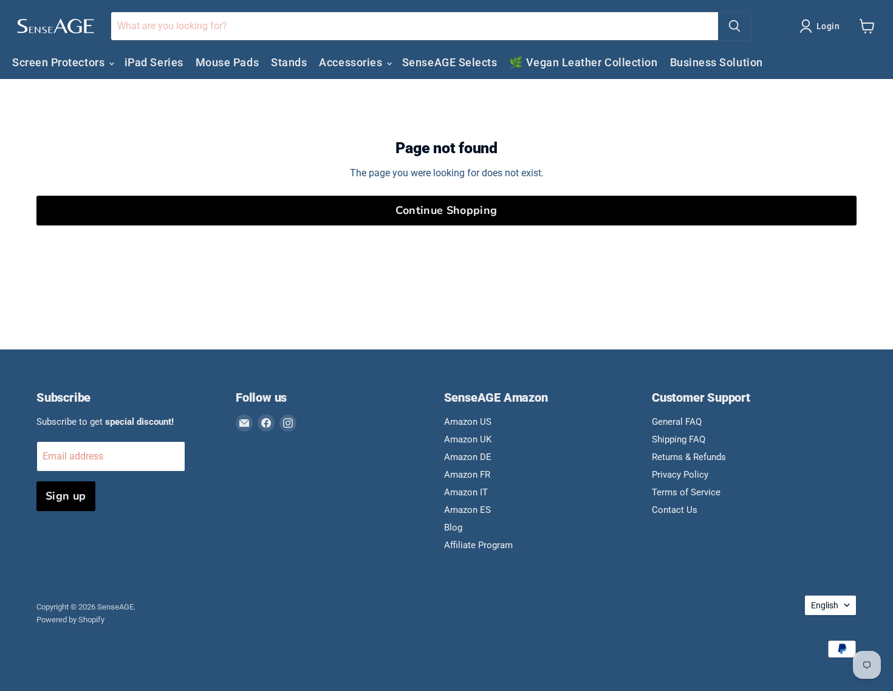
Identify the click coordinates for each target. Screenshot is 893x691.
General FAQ (677, 421)
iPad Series (154, 62)
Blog (453, 527)
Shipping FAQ (678, 439)
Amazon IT (466, 492)
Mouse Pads (227, 62)
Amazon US (467, 421)
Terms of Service (686, 492)
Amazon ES (467, 509)
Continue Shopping (446, 210)
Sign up (66, 496)
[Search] (734, 26)
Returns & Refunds (689, 457)
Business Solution (716, 62)
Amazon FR (467, 474)
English (824, 605)
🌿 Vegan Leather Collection (583, 62)
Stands (289, 62)
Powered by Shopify (70, 619)
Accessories (352, 62)
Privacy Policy (680, 474)
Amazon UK (467, 439)
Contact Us (674, 509)
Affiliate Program (478, 545)
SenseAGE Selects (450, 62)
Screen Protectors (60, 62)
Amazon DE (467, 457)
